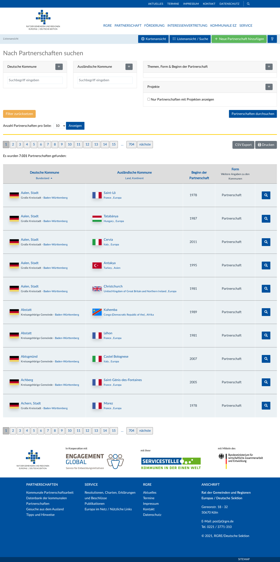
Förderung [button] (154, 25)
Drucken (267, 145)
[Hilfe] (272, 39)
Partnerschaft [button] (128, 25)
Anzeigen (75, 125)
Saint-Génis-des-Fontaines (123, 380)
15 (114, 144)
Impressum (191, 4)
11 (78, 144)
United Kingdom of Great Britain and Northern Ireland (135, 291)
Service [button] (245, 25)
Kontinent (138, 178)
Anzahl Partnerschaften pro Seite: (27, 125)
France (108, 198)
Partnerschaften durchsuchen (253, 114)
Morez (108, 403)
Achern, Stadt (31, 403)
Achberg (27, 380)
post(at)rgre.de (223, 521)
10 (70, 144)
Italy (106, 244)
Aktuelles (155, 4)
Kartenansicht (155, 39)
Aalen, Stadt (30, 193)
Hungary (109, 221)
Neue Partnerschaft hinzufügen (241, 39)
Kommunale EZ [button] (223, 25)
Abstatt (26, 309)
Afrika (150, 315)
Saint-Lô (110, 193)
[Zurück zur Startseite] (43, 29)
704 (131, 144)
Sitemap (244, 559)
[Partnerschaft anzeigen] (266, 195)
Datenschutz (229, 4)
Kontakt (209, 4)
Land (128, 178)
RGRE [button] (107, 25)
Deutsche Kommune (44, 172)
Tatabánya (111, 216)
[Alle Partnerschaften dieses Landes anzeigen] (97, 195)
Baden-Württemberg (55, 198)
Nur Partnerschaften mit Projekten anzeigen (182, 99)
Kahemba (110, 309)
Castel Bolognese (116, 356)
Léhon (108, 333)
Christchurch (113, 286)
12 (87, 144)
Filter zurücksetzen (19, 114)
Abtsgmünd (29, 356)
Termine (173, 4)
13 (96, 144)
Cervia (108, 239)
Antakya (110, 263)
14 (105, 144)
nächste (145, 144)
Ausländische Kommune (134, 172)
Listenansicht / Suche (192, 39)
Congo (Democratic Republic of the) (124, 315)
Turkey (108, 268)
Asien (117, 268)
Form (235, 169)
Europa (117, 198)
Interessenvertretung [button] (187, 25)
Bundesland (43, 178)
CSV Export (243, 145)
